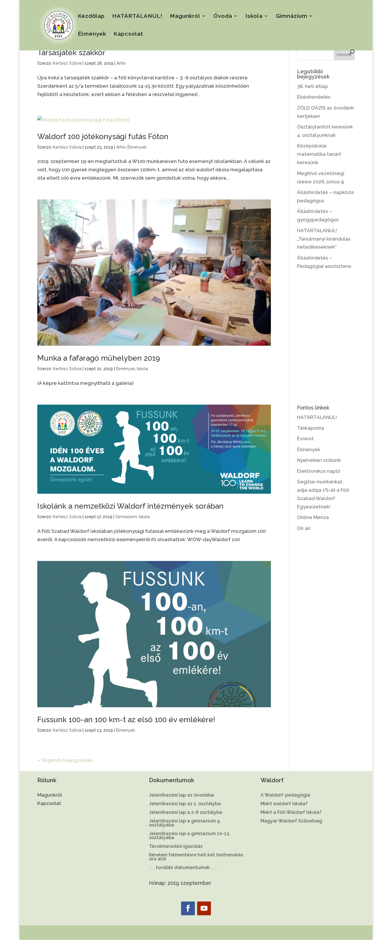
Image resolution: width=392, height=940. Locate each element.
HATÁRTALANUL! (137, 16)
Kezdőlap (91, 16)
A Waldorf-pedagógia (285, 795)
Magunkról (185, 16)
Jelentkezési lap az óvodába (181, 795)
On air (304, 528)
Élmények (92, 34)
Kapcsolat (128, 34)
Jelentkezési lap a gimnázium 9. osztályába (185, 823)
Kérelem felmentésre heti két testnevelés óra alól (196, 857)
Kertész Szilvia (67, 63)
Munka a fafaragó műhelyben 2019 (98, 358)
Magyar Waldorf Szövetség (291, 821)
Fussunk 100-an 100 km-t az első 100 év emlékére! (126, 719)
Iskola (254, 16)
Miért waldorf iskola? (284, 804)
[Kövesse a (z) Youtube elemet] (204, 908)
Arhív (121, 63)
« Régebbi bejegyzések (65, 760)
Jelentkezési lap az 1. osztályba (185, 804)
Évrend (305, 438)
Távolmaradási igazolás (176, 846)
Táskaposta (310, 428)
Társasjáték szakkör (71, 52)
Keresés (344, 54)
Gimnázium (291, 16)
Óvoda (223, 16)
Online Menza (313, 517)
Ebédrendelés (313, 97)
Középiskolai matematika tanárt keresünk (319, 154)
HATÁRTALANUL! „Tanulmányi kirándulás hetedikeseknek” (323, 239)
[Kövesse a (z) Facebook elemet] (188, 908)
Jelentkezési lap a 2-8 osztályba (185, 812)
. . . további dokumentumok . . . (183, 868)
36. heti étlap (312, 86)
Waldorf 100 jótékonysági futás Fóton (102, 136)
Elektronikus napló (318, 471)
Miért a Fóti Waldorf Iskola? (291, 812)
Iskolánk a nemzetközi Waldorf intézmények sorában (130, 506)
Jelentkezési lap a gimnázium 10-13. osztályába (189, 836)
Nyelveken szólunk (319, 460)
